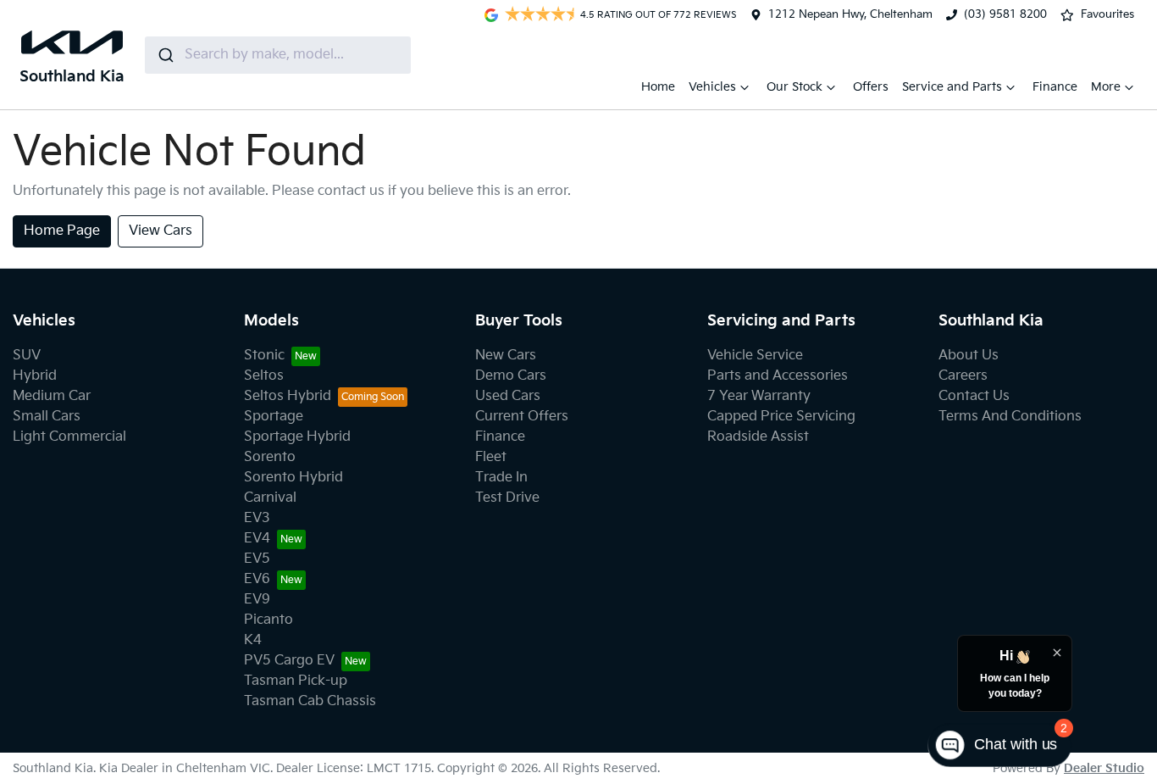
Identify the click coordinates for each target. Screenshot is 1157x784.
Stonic (264, 356)
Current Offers (521, 417)
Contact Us (974, 396)
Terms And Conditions (1010, 417)
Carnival (270, 498)
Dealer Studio (1104, 768)
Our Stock (794, 87)
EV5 (257, 559)
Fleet (491, 457)
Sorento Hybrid (293, 478)
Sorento (270, 457)
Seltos (264, 376)
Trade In (501, 478)
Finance (1054, 87)
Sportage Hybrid (297, 437)
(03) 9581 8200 (1005, 14)
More (1106, 87)
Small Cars (46, 417)
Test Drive (507, 498)
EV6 (257, 579)
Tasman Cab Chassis (310, 701)
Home (658, 87)
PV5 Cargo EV (289, 661)
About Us (968, 356)
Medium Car (52, 396)
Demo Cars (510, 376)
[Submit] (165, 55)
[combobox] (278, 55)
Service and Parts (952, 87)
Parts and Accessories (777, 376)
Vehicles (712, 87)
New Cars (505, 356)
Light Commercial (69, 437)
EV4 (257, 539)
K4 (253, 640)
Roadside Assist (758, 437)
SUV (27, 356)
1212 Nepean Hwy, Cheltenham (850, 14)
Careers (963, 376)
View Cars (160, 231)
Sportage (273, 417)
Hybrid (35, 376)
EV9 (257, 600)
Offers (871, 87)
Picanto (268, 620)
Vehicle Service (755, 356)
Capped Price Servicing (781, 417)
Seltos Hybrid (287, 396)
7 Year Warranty (759, 396)
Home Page (62, 231)
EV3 (257, 518)
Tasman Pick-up (295, 681)
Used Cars (507, 396)
